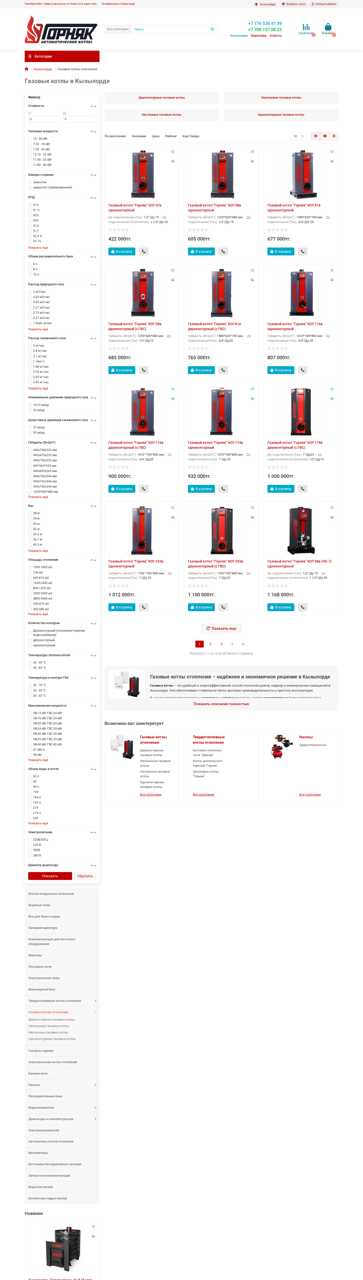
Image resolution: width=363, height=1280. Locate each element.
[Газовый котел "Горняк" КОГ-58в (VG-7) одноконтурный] (300, 530)
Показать (50, 876)
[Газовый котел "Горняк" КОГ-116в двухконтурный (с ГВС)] (141, 411)
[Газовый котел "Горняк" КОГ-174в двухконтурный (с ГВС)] (300, 411)
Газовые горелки (40, 1051)
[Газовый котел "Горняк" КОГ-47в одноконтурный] (141, 174)
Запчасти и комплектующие (49, 1175)
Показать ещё (38, 247)
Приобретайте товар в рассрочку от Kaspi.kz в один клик (61, 3)
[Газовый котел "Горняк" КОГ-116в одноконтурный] (300, 293)
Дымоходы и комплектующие (50, 1119)
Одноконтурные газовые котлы (52, 1039)
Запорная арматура (42, 928)
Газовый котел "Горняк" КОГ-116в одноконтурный (295, 326)
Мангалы (35, 955)
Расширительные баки (45, 1096)
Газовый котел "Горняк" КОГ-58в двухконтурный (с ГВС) (134, 326)
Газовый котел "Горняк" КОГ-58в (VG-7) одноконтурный (299, 563)
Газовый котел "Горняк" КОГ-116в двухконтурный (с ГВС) (135, 445)
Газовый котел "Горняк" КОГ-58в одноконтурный (214, 207)
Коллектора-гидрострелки (47, 1198)
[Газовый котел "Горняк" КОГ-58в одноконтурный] (221, 174)
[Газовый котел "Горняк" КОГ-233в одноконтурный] (141, 530)
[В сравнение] (93, 1236)
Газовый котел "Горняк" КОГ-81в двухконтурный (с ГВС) (214, 326)
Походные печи (39, 966)
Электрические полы (44, 978)
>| (243, 644)
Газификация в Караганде (118, 3)
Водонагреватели (41, 1107)
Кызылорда (43, 69)
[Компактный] (333, 136)
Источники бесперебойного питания (54, 1164)
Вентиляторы (38, 1153)
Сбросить (85, 876)
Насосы (34, 1085)
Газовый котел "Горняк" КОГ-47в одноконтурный (134, 207)
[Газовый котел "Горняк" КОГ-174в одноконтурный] (221, 411)
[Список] (325, 136)
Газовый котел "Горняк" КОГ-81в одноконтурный (294, 207)
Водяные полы (39, 905)
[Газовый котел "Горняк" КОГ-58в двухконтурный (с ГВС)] (141, 293)
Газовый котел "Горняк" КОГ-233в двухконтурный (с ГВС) (215, 563)
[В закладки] (93, 1226)
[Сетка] (316, 136)
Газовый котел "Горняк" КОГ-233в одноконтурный (135, 563)
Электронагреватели (43, 1130)
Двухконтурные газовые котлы (51, 1019)
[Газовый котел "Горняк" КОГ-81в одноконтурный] (300, 174)
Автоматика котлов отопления (50, 1141)
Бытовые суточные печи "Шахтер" (207, 752)
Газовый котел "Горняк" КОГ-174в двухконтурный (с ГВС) (295, 445)
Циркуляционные (312, 745)
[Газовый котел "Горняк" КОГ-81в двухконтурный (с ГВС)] (221, 293)
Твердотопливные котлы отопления (54, 1001)
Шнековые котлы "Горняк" (206, 774)
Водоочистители (40, 1187)
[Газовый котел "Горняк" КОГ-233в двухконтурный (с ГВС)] (221, 530)
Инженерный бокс (42, 989)
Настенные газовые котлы (48, 1032)
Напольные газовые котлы (48, 1026)
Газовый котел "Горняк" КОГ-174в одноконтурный (215, 445)
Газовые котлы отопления (48, 1012)
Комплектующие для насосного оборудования (51, 941)
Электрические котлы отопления (52, 1062)
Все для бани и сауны (44, 916)
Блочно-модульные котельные (51, 894)
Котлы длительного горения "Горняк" (207, 763)
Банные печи (37, 1073)
